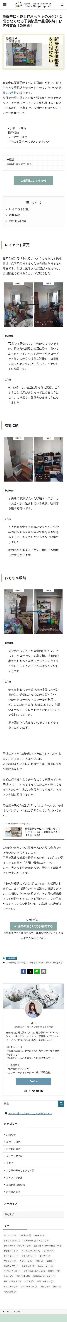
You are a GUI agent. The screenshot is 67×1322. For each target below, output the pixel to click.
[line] (33, 1090)
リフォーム (26, 1261)
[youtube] (37, 1090)
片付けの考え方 (45, 1281)
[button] (23, 971)
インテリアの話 (14, 1156)
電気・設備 (10, 1291)
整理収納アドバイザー (44, 1276)
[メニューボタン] (4, 4)
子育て (9, 1163)
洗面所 (29, 1281)
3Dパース (10, 1235)
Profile (33, 1081)
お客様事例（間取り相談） (47, 1245)
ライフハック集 (14, 1177)
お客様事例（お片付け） (17, 963)
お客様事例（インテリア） (17, 1245)
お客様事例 (11, 958)
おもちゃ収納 (17, 221)
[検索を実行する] (61, 1104)
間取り (45, 1286)
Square (39, 1235)
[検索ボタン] (62, 4)
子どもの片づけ (36, 963)
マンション (10, 1261)
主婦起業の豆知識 (15, 1184)
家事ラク (54, 1271)
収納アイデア (11, 1266)
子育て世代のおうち (54, 963)
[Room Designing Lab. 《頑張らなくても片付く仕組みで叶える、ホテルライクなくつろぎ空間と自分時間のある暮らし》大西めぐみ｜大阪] (33, 4)
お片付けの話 (13, 1149)
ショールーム (29, 1256)
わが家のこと (11, 1250)
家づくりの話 (13, 1141)
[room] (29, 1090)
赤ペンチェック (29, 1286)
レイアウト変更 (19, 209)
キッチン (48, 1250)
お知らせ (11, 1134)
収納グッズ (28, 1266)
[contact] (41, 1090)
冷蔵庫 (50, 1261)
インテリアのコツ (31, 1250)
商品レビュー (45, 1266)
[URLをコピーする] (43, 971)
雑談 (57, 1286)
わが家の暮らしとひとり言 (20, 1170)
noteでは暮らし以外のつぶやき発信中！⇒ (30, 1113)
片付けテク (10, 1286)
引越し (8, 1276)
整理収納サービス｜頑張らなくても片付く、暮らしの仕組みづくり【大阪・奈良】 (42, 832)
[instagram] (25, 1090)
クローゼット (11, 1256)
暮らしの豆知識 (12, 1281)
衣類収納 (14, 215)
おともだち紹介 (12, 1240)
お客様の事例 (13, 1191)
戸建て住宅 (23, 1276)
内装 (39, 1261)
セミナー (45, 1256)
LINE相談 (25, 1235)
